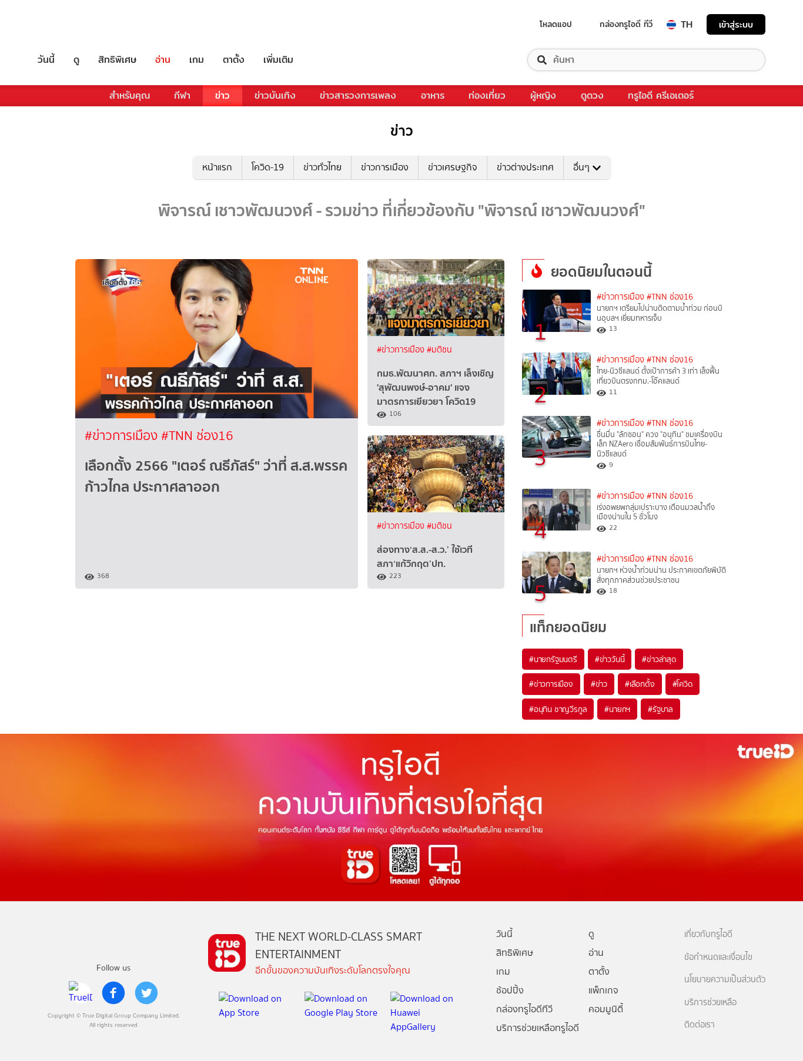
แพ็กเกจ (603, 990)
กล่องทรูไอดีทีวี (524, 1009)
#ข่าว (599, 684)
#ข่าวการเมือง (123, 435)
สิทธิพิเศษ (117, 60)
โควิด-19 (268, 167)
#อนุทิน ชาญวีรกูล (558, 709)
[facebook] (113, 993)
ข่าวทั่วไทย (322, 167)
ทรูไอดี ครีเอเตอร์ (661, 95)
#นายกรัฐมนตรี (553, 659)
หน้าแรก (217, 167)
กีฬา (182, 95)
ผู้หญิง (543, 95)
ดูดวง (592, 95)
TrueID (73, 24)
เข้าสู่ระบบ (736, 24)
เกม (196, 60)
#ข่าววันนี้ (610, 659)
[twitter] (146, 993)
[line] (80, 993)
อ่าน (162, 60)
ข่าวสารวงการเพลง (358, 95)
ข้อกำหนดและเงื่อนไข (718, 957)
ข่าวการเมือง (385, 167)
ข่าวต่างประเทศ (525, 167)
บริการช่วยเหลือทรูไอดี (537, 1028)
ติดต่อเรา (699, 1025)
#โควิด (682, 684)
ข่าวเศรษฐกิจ (452, 167)
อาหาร (432, 95)
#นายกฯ (617, 709)
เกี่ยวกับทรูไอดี (708, 934)
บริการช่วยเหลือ (710, 1002)
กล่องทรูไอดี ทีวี (626, 24)
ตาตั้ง (234, 60)
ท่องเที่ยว (487, 95)
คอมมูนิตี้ (605, 1009)
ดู (76, 60)
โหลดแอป (556, 24)
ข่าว (222, 95)
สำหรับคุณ (129, 95)
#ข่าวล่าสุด (658, 659)
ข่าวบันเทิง (275, 95)
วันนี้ (46, 60)
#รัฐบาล (660, 709)
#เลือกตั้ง (640, 684)
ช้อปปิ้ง (510, 990)
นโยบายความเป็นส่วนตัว (724, 979)
